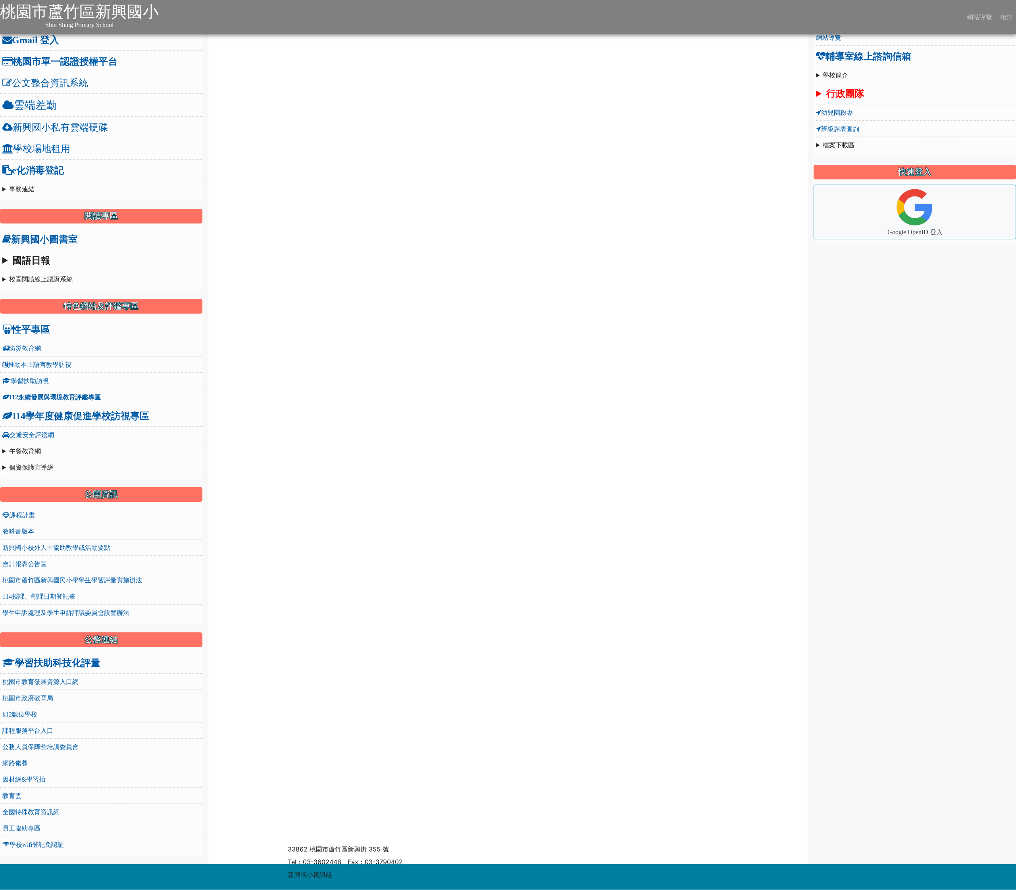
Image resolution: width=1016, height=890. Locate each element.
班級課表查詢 (840, 128)
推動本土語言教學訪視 (39, 364)
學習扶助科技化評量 (57, 662)
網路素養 (15, 763)
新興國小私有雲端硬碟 (60, 127)
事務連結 (22, 189)
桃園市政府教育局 (27, 698)
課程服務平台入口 (27, 730)
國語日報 (31, 260)
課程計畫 (22, 515)
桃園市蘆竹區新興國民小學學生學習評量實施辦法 (72, 580)
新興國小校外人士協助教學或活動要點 (56, 547)
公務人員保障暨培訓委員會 (40, 747)
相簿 (1006, 17)
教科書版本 (18, 531)
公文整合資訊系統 (50, 82)
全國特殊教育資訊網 (31, 812)
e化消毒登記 (38, 170)
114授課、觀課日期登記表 (38, 596)
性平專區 (31, 329)
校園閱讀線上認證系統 (41, 279)
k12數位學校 (19, 714)
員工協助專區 (21, 828)
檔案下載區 (838, 145)
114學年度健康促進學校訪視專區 (80, 415)
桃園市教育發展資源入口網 (40, 681)
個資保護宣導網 (31, 467)
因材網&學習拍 (23, 779)
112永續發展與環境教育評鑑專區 (55, 397)
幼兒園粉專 (837, 112)
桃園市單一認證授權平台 (65, 61)
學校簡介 (835, 75)
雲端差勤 (35, 105)
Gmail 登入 (35, 39)
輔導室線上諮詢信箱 (868, 56)
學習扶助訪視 (30, 381)
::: (167, 17)
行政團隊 (845, 93)
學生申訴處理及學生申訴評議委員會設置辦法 (65, 612)
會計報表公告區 (24, 564)
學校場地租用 (41, 148)
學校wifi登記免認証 (37, 844)
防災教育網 (25, 348)
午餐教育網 (25, 451)
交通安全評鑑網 (32, 435)
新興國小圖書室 (44, 239)
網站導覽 (978, 17)
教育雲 (11, 795)
